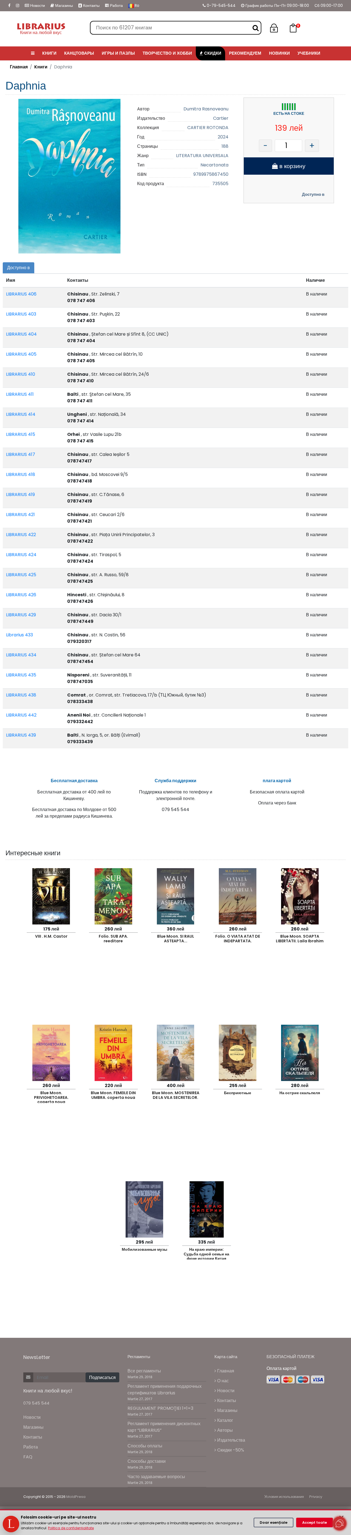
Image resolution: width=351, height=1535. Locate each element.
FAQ (27, 1457)
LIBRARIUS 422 (21, 534)
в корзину (291, 166)
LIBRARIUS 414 (20, 414)
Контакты (91, 5)
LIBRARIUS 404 (21, 334)
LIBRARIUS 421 (20, 514)
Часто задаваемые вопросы (156, 1476)
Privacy (315, 1496)
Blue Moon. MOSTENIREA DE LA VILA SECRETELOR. (175, 1095)
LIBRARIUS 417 (20, 454)
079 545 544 (36, 1403)
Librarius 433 (19, 635)
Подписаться (102, 1377)
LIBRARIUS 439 (21, 735)
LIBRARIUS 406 (21, 294)
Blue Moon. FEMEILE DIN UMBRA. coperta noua (113, 1095)
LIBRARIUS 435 (21, 675)
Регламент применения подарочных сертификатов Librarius (165, 1389)
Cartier (220, 118)
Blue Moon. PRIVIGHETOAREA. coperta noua (51, 1096)
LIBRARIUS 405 (21, 354)
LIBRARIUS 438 (21, 695)
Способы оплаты (145, 1446)
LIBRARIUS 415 (20, 434)
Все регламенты (144, 1371)
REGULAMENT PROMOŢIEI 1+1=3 (160, 1408)
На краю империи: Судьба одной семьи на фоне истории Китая (206, 1253)
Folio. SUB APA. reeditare (113, 939)
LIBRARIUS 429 (21, 615)
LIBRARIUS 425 (21, 575)
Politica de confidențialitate (71, 1528)
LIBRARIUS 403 (21, 314)
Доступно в (313, 194)
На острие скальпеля (299, 1093)
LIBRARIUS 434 (21, 655)
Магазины (63, 5)
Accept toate (314, 1522)
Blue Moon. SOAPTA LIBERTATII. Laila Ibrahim (300, 939)
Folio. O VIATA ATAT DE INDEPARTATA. (237, 939)
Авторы (224, 1430)
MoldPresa (76, 1496)
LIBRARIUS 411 (20, 394)
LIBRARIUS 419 (20, 494)
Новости (37, 5)
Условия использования (284, 1496)
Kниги (40, 67)
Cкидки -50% (230, 1450)
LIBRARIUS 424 (21, 554)
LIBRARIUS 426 (21, 595)
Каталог (224, 1420)
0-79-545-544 (221, 5)
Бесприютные (237, 1093)
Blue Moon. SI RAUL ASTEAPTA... (175, 939)
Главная (19, 67)
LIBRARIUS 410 (20, 374)
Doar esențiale (273, 1522)
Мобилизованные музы (144, 1249)
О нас (222, 1381)
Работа (116, 5)
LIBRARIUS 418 (20, 474)
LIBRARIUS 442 (21, 715)
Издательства (230, 1440)
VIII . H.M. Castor (51, 936)
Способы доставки (147, 1461)
